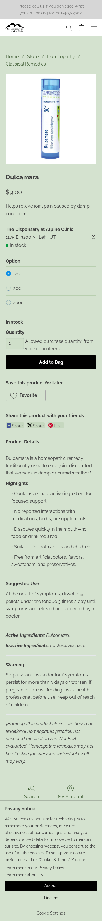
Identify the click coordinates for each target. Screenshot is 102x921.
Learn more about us (24, 875)
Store (33, 56)
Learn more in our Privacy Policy (34, 868)
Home (12, 56)
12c (16, 273)
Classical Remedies (26, 64)
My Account (70, 796)
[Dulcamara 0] (51, 119)
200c (18, 302)
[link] (51, 910)
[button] (15, 27)
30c (17, 288)
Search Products (31, 800)
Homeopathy (61, 56)
